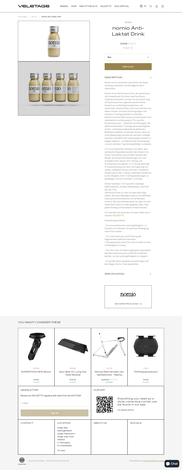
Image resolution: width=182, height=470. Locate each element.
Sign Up (54, 413)
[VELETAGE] (33, 6)
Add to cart (128, 66)
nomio (34, 16)
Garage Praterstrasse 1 (66, 433)
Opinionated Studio (153, 461)
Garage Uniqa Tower (65, 436)
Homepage (22, 16)
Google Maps (62, 427)
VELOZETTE (118, 215)
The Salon (61, 450)
